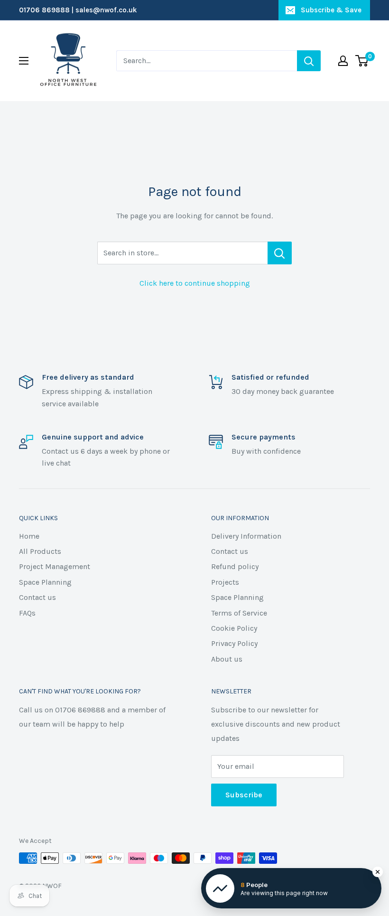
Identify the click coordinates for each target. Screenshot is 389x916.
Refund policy (235, 566)
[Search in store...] (280, 253)
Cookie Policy (234, 628)
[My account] (343, 61)
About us (226, 659)
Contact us (37, 597)
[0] (362, 60)
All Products (40, 551)
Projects (225, 582)
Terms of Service (239, 612)
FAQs (27, 612)
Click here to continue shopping (194, 283)
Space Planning (45, 582)
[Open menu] (23, 61)
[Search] (309, 60)
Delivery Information (246, 536)
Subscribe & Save (331, 10)
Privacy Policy (234, 643)
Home (29, 536)
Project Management (54, 566)
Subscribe (243, 794)
